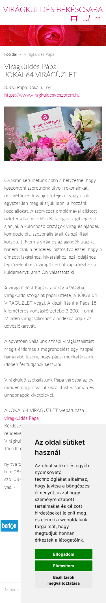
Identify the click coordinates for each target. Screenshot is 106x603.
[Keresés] (86, 18)
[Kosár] (74, 18)
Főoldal (10, 54)
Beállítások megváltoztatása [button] (63, 580)
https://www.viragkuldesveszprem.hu (42, 95)
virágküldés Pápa (21, 418)
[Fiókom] (98, 18)
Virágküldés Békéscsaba (53, 9)
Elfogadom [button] (63, 554)
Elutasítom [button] (63, 565)
